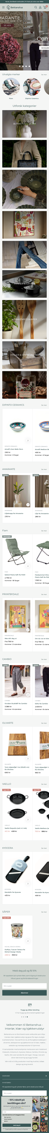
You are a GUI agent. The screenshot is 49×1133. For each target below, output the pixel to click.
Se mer (44, 74)
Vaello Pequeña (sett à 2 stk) (16, 828)
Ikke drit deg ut (11, 638)
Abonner (24, 993)
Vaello (7, 825)
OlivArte (8, 764)
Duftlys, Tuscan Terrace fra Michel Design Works (15, 951)
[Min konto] (40, 7)
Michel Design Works (12, 946)
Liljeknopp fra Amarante (14, 513)
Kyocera (8, 889)
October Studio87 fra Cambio (16, 703)
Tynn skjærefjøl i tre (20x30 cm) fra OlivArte (17, 768)
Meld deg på (16, 1125)
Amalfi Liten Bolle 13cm (14, 449)
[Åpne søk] (36, 7)
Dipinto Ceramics (11, 446)
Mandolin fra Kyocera (13, 892)
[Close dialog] (46, 1098)
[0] (44, 7)
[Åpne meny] (3, 7)
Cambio (7, 700)
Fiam (6, 572)
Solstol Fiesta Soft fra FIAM (15, 575)
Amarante (8, 510)
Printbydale (9, 635)
